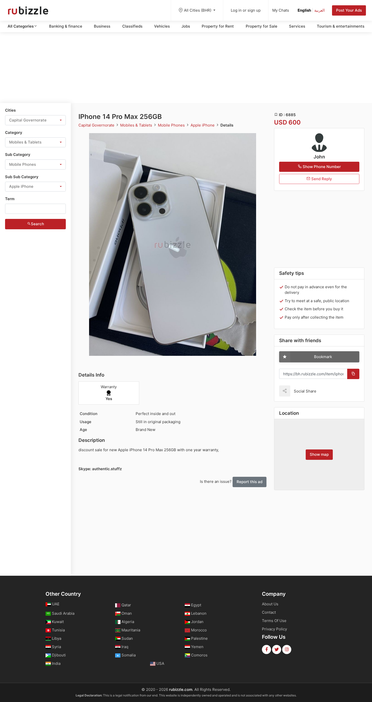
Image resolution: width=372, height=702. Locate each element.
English (304, 10)
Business (102, 26)
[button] (35, 120)
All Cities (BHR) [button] (198, 10)
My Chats (280, 10)
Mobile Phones (172, 125)
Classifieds (132, 26)
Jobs (185, 26)
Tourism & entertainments (340, 26)
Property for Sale (261, 26)
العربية (319, 10)
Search (37, 223)
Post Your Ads (349, 10)
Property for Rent (218, 26)
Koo (329, 391)
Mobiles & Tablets (136, 125)
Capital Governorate (96, 125)
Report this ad (249, 481)
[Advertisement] (186, 67)
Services (297, 26)
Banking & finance (65, 26)
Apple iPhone (203, 125)
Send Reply (321, 178)
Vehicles (162, 26)
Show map (319, 454)
